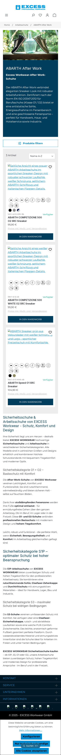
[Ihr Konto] (47, 15)
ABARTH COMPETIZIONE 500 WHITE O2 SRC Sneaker (25, 302)
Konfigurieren (31, 736)
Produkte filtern (32, 143)
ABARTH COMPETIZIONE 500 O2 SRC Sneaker (25, 219)
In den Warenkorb (30, 236)
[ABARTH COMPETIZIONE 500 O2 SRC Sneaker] (30, 177)
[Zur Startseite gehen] (30, 7)
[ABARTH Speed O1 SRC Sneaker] (30, 337)
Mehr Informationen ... (30, 730)
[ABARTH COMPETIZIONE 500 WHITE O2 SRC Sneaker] (30, 260)
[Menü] (6, 15)
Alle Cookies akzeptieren (31, 750)
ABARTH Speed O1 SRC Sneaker (21, 384)
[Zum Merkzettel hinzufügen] (50, 167)
